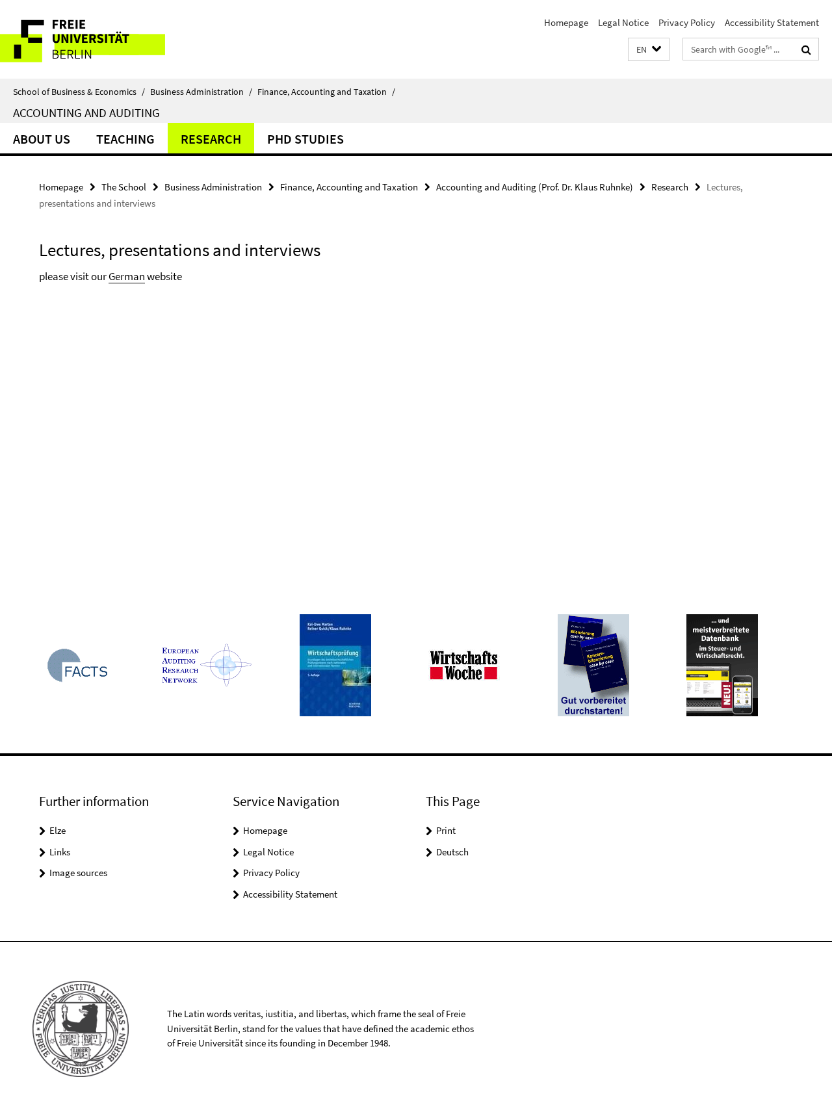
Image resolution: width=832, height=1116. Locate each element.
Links (59, 852)
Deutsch (452, 852)
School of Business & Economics (79, 91)
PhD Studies (305, 139)
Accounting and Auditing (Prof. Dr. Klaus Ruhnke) (534, 187)
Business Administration (201, 91)
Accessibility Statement (772, 22)
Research (211, 139)
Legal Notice (623, 22)
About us (41, 139)
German (127, 276)
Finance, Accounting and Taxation (326, 91)
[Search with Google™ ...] (806, 49)
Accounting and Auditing (86, 112)
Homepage (566, 22)
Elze (57, 830)
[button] (649, 50)
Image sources (78, 872)
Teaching (125, 139)
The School (123, 187)
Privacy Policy (686, 22)
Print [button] (446, 830)
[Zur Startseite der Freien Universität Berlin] (109, 39)
